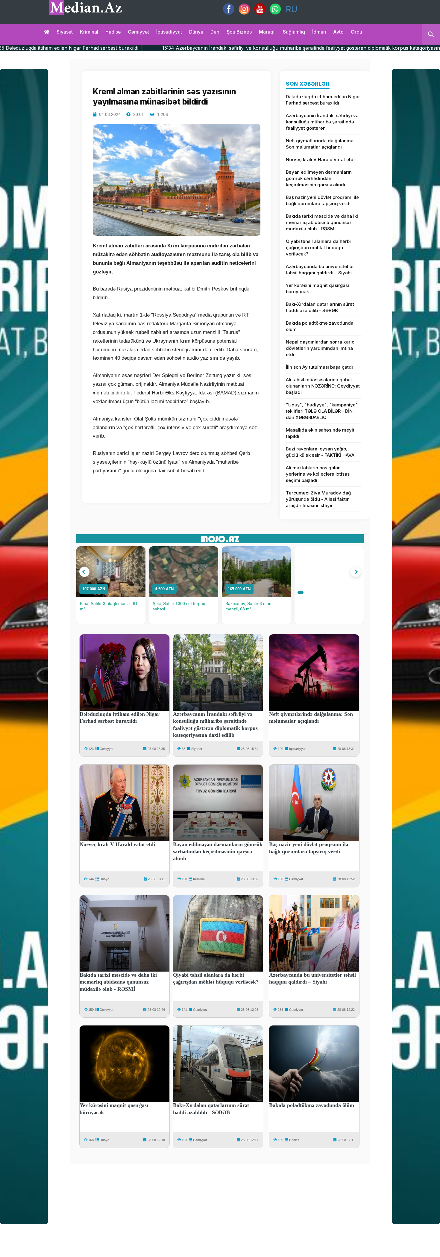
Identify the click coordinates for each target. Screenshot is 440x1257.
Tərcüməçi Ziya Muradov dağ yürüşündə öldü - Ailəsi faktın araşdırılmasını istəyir (318, 499)
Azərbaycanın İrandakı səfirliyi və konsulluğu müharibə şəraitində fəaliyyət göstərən (322, 122)
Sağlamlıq (294, 32)
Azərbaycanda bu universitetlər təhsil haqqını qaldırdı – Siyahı (320, 270)
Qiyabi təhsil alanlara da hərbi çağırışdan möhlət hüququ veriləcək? (318, 247)
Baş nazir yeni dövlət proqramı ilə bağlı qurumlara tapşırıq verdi (322, 200)
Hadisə (113, 32)
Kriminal (89, 32)
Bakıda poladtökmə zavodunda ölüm (319, 326)
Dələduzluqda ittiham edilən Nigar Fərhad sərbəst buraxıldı (323, 100)
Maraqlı (267, 32)
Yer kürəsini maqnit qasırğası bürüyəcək (317, 288)
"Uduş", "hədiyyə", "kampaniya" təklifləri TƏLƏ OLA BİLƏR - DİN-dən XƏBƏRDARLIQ (322, 411)
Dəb (214, 32)
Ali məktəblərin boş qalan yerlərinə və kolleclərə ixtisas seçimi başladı (318, 474)
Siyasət (65, 32)
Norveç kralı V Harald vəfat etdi (320, 159)
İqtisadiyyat (169, 32)
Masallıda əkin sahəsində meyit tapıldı (320, 433)
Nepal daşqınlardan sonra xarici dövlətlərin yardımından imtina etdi (321, 348)
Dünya (196, 32)
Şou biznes (239, 32)
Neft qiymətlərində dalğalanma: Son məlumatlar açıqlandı (320, 144)
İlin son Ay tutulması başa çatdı (319, 367)
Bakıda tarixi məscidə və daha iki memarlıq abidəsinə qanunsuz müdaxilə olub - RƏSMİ (322, 222)
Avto (338, 32)
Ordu (356, 32)
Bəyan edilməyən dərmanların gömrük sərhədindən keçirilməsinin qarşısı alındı (319, 178)
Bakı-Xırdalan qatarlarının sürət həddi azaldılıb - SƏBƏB (320, 307)
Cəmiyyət (138, 32)
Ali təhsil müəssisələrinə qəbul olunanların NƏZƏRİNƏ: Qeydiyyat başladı (323, 386)
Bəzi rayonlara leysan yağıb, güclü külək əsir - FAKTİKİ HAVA (320, 452)
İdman (319, 32)
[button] (84, 572)
